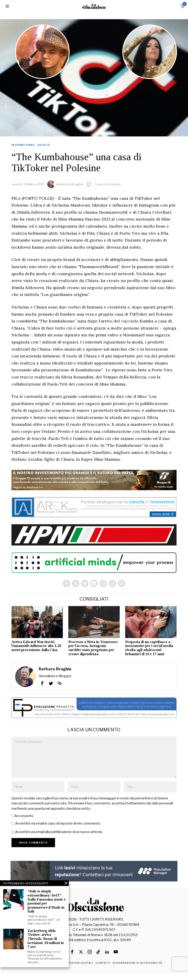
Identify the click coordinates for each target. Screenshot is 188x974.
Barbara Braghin (71, 184)
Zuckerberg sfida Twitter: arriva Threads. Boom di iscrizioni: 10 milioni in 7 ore (46, 939)
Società (43, 145)
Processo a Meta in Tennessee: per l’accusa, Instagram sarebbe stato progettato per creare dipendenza (93, 648)
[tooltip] (66, 583)
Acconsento (23, 816)
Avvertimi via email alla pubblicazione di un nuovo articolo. (59, 832)
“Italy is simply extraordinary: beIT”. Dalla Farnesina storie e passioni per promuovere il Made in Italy (47, 901)
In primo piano (23, 145)
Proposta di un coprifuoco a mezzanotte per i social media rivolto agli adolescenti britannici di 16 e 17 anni (149, 648)
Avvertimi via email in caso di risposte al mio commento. (58, 823)
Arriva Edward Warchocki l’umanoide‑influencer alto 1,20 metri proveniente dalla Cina (36, 646)
